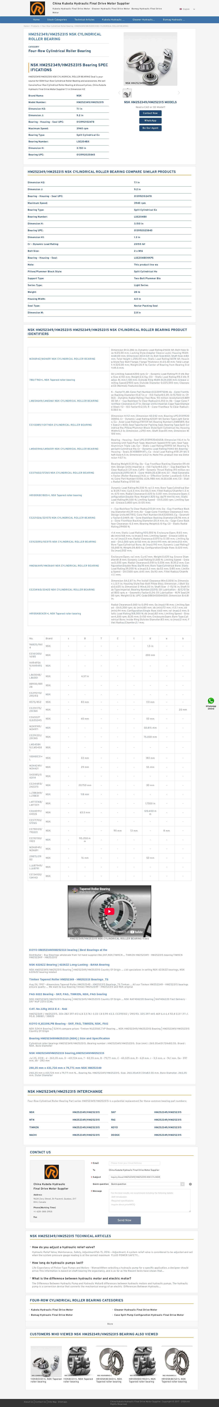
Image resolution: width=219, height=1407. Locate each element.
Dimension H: (36, 148)
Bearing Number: (38, 141)
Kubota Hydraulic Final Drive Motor (115, 19)
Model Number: (37, 102)
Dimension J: (36, 115)
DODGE (115, 1135)
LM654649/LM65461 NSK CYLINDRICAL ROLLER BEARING (63, 401)
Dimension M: (36, 312)
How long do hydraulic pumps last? (57, 1263)
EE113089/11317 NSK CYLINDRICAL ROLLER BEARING (60, 425)
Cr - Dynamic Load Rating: (43, 244)
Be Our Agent (150, 128)
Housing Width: (36, 299)
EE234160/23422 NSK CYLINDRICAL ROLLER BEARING (62, 589)
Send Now (124, 1220)
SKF (113, 1112)
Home (36, 19)
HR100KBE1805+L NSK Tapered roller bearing (55, 495)
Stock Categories (57, 19)
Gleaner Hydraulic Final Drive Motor (146, 19)
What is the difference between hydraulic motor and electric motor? (81, 1279)
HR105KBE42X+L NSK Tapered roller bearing (55, 613)
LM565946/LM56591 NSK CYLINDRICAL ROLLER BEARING (63, 449)
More (110, 1324)
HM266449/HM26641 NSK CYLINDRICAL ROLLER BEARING (64, 565)
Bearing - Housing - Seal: (43, 258)
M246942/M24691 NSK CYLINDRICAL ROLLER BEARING (62, 359)
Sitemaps (62, 1402)
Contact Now (150, 113)
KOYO (114, 1127)
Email (95, 1163)
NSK (31, 1112)
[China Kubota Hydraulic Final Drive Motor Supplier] (37, 7)
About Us (28, 1402)
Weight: (32, 292)
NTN (31, 1119)
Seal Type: (34, 305)
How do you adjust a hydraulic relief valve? (63, 1247)
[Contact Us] (211, 703)
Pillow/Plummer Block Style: (45, 271)
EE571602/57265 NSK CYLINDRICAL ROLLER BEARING (61, 472)
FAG (113, 1119)
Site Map (52, 1402)
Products (35, 26)
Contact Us (40, 1402)
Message (96, 1191)
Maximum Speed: (38, 128)
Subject (96, 1177)
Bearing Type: (36, 135)
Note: (31, 264)
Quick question (101, 1184)
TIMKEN (34, 1127)
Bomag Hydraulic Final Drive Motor (176, 19)
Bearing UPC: (36, 154)
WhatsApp (150, 120)
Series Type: (35, 285)
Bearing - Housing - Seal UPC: (46, 122)
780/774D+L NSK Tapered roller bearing (52, 380)
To (94, 1170)
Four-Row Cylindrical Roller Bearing (57, 26)
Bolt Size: (33, 251)
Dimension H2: (37, 108)
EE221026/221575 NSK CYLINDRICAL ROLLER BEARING (62, 517)
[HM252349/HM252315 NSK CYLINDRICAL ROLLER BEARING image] (150, 59)
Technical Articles (84, 19)
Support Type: (36, 278)
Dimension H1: (36, 237)
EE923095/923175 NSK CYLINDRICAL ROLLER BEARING (62, 541)
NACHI (33, 1135)
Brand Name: (36, 95)
